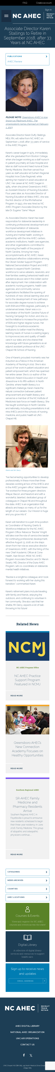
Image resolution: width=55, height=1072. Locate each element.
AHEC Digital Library (27, 1026)
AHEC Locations (16, 897)
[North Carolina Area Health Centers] (34, 15)
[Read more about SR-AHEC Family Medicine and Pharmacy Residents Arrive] (27, 818)
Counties (12, 889)
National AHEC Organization (27, 1032)
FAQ (25, 3)
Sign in (48, 9)
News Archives (15, 880)
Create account (44, 3)
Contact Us (27, 1045)
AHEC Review (14, 61)
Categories (13, 872)
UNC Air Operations (27, 1038)
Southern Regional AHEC (27, 790)
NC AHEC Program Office (27, 667)
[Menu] (6, 16)
